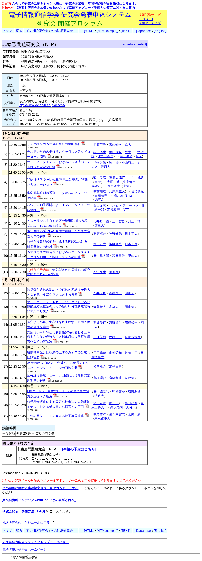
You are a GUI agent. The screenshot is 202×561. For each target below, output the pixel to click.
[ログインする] (83, 144)
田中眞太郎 (101, 255)
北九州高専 (105, 156)
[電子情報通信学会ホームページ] (24, 549)
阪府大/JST (117, 177)
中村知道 (99, 191)
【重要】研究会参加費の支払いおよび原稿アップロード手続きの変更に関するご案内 (75, 7)
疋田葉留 (99, 353)
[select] (142, 44)
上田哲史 (118, 221)
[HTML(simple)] (107, 31)
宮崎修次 (115, 144)
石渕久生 (99, 272)
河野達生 (115, 322)
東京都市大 (102, 418)
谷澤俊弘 (137, 191)
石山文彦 (99, 205)
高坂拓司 (116, 407)
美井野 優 (101, 221)
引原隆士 (113, 186)
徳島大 (99, 225)
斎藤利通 (115, 378)
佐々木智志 (117, 414)
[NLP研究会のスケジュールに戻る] (26, 522)
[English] (160, 31)
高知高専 (100, 195)
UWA (98, 199)
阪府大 (105, 166)
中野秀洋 (99, 414)
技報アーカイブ (150, 23)
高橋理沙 (99, 378)
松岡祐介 (99, 366)
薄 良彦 (99, 177)
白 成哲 (137, 177)
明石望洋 (99, 144)
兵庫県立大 (117, 191)
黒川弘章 (131, 403)
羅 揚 (114, 162)
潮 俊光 (126, 156)
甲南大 (132, 255)
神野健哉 (115, 233)
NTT (126, 209)
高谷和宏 (113, 209)
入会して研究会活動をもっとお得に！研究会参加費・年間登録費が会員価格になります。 (75, 3)
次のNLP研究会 (62, 30)
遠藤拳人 (99, 306)
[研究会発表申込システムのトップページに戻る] (35, 542)
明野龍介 (118, 391)
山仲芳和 (99, 337)
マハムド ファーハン (123, 205)
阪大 (128, 152)
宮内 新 (134, 414)
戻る (19, 30)
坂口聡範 (115, 152)
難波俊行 (99, 322)
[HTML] (89, 31)
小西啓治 (128, 162)
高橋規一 (115, 293)
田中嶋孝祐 (101, 391)
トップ (7, 30)
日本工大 (131, 233)
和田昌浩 (118, 255)
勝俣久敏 (99, 162)
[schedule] (129, 44)
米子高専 (115, 366)
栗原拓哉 (99, 233)
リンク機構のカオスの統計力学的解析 (54, 144)
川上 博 (134, 221)
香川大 (114, 403)
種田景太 (99, 244)
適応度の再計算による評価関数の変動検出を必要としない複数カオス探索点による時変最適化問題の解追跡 (58, 337)
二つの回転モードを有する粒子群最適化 (55, 415)
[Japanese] (144, 31)
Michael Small (123, 195)
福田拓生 (99, 152)
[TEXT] (125, 31)
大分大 (131, 407)
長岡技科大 (133, 337)
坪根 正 (115, 337)
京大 (128, 144)
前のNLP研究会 (37, 30)
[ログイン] (146, 19)
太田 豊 (113, 182)
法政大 (129, 378)
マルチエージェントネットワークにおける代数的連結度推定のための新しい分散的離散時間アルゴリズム (58, 306)
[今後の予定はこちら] (79, 449)
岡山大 (129, 293)
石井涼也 (99, 293)
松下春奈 (99, 403)
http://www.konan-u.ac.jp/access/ (42, 105)
